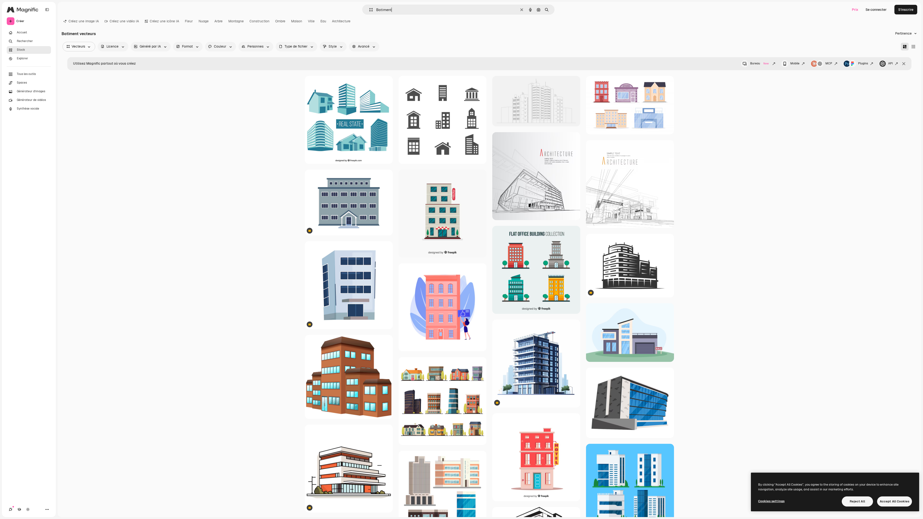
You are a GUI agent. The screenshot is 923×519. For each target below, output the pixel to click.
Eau (323, 21)
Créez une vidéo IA (124, 21)
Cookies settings (771, 501)
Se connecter (876, 9)
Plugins (863, 63)
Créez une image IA (84, 21)
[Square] (913, 46)
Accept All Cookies (894, 501)
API (890, 63)
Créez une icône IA (164, 21)
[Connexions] (10, 509)
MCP (828, 63)
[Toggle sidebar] (47, 9)
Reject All (857, 501)
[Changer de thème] (28, 509)
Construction (259, 21)
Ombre (280, 21)
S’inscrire (905, 9)
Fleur (189, 21)
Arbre (218, 21)
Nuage (204, 21)
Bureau (759, 63)
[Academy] (19, 509)
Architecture (341, 21)
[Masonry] (905, 46)
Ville (311, 21)
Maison (296, 21)
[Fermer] (904, 64)
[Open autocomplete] (369, 10)
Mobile (794, 63)
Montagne (236, 21)
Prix (855, 9)
